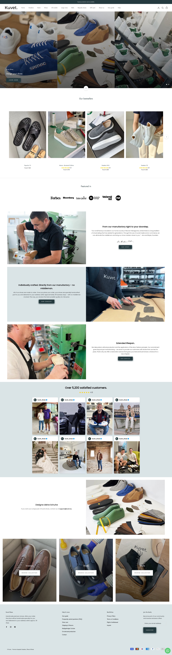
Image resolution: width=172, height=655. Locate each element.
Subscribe (150, 630)
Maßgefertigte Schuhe (68, 628)
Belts (72, 8)
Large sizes (64, 8)
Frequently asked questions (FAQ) (72, 619)
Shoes (46, 8)
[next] (166, 137)
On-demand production (69, 631)
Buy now (12, 80)
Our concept (46, 301)
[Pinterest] (15, 627)
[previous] (6, 137)
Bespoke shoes (82, 8)
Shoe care (65, 622)
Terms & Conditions (112, 619)
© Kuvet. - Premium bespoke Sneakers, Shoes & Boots (20, 649)
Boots (38, 8)
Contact (64, 634)
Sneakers (31, 8)
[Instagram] (10, 627)
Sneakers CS (144, 165)
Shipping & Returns (67, 625)
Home (23, 8)
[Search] (163, 8)
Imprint (109, 625)
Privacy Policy (111, 616)
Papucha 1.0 (27, 165)
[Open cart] (167, 8)
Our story (125, 247)
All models (54, 8)
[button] (66, 168)
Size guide (111, 8)
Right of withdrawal (112, 622)
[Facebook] (6, 627)
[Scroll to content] (86, 88)
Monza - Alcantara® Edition (66, 165)
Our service (125, 358)
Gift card (92, 8)
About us (101, 8)
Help (119, 8)
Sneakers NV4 (105, 165)
